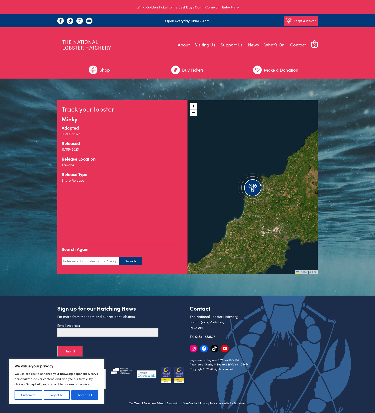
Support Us (232, 45)
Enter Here (230, 7)
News (253, 45)
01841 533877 (205, 336)
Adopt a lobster (305, 21)
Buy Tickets (193, 70)
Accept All (85, 395)
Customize (28, 395)
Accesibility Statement (232, 403)
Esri (314, 272)
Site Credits (190, 403)
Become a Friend (154, 403)
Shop (105, 70)
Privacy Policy (208, 403)
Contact (298, 45)
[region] (56, 381)
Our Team (135, 403)
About (184, 45)
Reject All (56, 395)
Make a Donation (281, 70)
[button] (252, 187)
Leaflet (303, 272)
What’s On (274, 45)
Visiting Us (205, 45)
